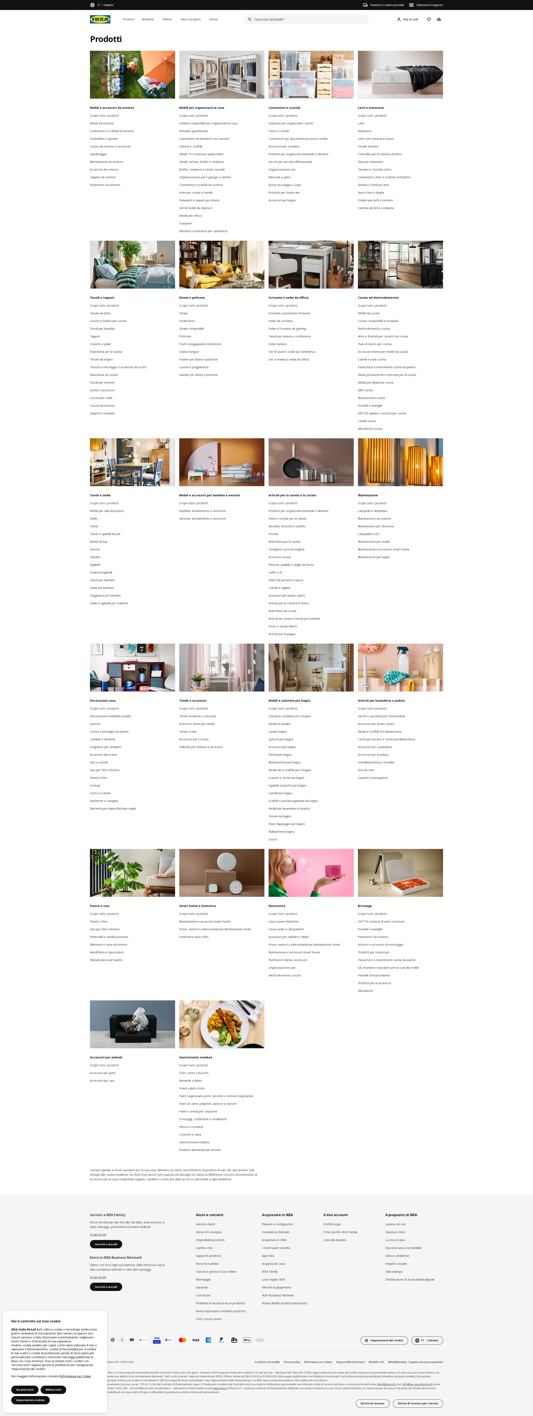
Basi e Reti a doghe (371, 192)
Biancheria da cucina (104, 375)
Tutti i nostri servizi (209, 1319)
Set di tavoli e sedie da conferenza (292, 352)
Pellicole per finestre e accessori (201, 747)
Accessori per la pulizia (373, 755)
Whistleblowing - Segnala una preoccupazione (415, 1362)
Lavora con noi (395, 1224)
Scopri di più (98, 1234)
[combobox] (305, 19)
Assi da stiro (366, 770)
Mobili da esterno (102, 123)
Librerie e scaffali (190, 146)
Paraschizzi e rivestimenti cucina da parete (387, 367)
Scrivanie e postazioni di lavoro (289, 313)
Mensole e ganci (280, 177)
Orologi (95, 785)
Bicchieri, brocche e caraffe (287, 526)
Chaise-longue (188, 352)
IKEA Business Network (278, 1295)
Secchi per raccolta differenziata (290, 162)
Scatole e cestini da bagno (286, 778)
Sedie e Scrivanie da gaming (287, 329)
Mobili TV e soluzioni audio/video (201, 154)
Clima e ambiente (397, 1256)
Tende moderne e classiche (197, 716)
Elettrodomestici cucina (374, 329)
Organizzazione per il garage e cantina (205, 177)
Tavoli (94, 526)
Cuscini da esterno (102, 406)
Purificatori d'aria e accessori (288, 960)
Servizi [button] (213, 19)
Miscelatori (365, 991)
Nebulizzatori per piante (106, 960)
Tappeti (95, 336)
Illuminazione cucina (371, 398)
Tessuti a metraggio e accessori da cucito (118, 367)
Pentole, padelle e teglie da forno (291, 565)
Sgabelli (95, 565)
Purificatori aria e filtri (193, 937)
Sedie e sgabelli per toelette (109, 603)
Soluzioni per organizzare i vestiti (291, 123)
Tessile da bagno (101, 359)
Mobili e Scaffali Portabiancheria (379, 731)
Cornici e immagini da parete (109, 731)
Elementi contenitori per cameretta (203, 231)
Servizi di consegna (209, 1232)
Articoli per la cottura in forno (289, 603)
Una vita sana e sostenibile (403, 1248)
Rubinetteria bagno (282, 832)
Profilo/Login (332, 1224)
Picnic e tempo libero (283, 626)
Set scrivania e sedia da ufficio (289, 359)
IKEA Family (270, 1272)
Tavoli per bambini (102, 580)
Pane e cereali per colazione (198, 1111)
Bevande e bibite (190, 1081)
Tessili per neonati (102, 382)
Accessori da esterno (104, 169)
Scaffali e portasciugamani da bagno (293, 801)
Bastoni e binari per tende (196, 724)
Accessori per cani (102, 1081)
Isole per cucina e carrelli (195, 192)
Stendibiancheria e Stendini (376, 762)
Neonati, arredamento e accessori (202, 518)
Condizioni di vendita (267, 1362)
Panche (95, 549)
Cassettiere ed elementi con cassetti (204, 139)
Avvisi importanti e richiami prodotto (221, 1311)
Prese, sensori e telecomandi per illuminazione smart (215, 929)
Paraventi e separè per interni (199, 200)
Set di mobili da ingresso (195, 208)
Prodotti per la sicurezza (374, 983)
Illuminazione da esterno (106, 162)
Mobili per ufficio (190, 216)
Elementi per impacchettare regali (113, 808)
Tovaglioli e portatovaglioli (286, 549)
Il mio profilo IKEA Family (340, 1232)
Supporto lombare (102, 413)
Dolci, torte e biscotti (193, 1073)
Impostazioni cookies (30, 1400)
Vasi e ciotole (99, 762)
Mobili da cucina (369, 313)
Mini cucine (365, 390)
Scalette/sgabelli (101, 572)
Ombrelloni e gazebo (104, 139)
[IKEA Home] (100, 19)
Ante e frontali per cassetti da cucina (383, 336)
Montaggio (203, 1279)
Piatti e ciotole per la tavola (287, 518)
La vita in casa (395, 1240)
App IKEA (268, 1256)
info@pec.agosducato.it (417, 1384)
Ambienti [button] (148, 19)
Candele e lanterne (102, 739)
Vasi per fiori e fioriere (105, 770)
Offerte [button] (167, 19)
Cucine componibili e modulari (378, 321)
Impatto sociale (396, 1264)
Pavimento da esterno (105, 185)
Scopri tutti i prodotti (104, 116)
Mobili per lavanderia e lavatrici (289, 808)
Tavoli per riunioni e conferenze (290, 336)
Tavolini (95, 557)
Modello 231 (376, 1362)
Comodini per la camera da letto (380, 154)
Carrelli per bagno (280, 793)
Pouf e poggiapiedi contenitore (200, 344)
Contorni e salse (190, 1134)
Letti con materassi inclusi (376, 139)
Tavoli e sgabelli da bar (105, 534)
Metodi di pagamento (276, 1287)
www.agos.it (220, 1388)
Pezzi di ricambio (207, 1264)
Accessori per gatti (102, 1073)
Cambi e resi (204, 1248)
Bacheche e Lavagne (104, 801)
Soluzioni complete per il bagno (290, 716)
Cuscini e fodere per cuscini (108, 321)
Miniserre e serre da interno (108, 944)
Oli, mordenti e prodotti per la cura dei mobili (388, 968)
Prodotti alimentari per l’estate (200, 1150)
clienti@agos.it (386, 1384)
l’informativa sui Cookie (75, 1376)
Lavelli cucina (367, 421)
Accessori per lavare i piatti (287, 595)
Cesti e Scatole (279, 131)
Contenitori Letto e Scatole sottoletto (384, 177)
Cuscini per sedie (101, 398)
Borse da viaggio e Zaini (285, 185)
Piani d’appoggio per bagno (287, 824)
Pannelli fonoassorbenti (374, 975)
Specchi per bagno (281, 739)
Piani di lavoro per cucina (374, 344)
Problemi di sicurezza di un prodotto (220, 1303)
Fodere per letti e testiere (375, 200)
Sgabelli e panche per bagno (287, 785)
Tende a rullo (188, 731)
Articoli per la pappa (282, 634)
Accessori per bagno (282, 200)
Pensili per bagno (280, 755)
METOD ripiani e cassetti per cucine (382, 413)
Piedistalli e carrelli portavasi (109, 937)
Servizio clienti (205, 1224)
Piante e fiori (98, 778)
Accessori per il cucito (194, 739)
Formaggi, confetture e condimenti (203, 1119)
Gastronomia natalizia (194, 1142)
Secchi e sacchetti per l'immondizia (381, 716)
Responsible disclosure (350, 1362)
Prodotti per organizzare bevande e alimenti (298, 154)
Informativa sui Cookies (318, 1362)
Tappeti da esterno (103, 177)
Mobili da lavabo (280, 724)
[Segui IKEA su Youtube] (131, 1339)
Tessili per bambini (102, 329)
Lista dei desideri (335, 1240)
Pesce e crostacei (191, 1127)
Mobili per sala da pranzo (107, 511)
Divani (183, 313)
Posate (273, 534)
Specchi (95, 724)
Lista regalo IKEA (273, 1279)
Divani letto (187, 321)
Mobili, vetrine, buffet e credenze (201, 162)
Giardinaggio (98, 154)
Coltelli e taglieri (279, 588)
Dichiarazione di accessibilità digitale (410, 1279)
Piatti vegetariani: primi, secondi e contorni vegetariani (216, 1096)
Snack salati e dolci (192, 1088)
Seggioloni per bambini (105, 595)
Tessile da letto (368, 146)
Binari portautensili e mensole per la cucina (387, 375)
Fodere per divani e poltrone (198, 359)
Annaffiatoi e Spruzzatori (107, 952)
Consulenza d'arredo (275, 1232)
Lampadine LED (368, 534)
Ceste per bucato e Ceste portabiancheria (386, 739)
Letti (361, 123)
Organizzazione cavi (282, 169)
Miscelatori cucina (370, 429)
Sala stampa (393, 1272)
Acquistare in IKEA (274, 1240)
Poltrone (185, 336)
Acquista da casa (273, 1264)
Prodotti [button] (128, 19)
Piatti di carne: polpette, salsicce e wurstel (208, 1104)
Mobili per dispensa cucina (375, 382)
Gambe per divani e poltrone (198, 375)
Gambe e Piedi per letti (373, 185)
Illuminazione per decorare (376, 526)
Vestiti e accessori (102, 390)
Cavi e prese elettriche (284, 921)
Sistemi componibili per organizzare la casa (208, 123)
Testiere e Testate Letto (374, 169)
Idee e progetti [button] (191, 19)
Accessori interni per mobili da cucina (383, 352)
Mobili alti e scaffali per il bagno (290, 770)
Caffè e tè (275, 572)
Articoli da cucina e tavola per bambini (294, 619)
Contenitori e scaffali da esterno (112, 131)
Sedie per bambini (102, 588)
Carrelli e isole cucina (372, 359)
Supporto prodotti (208, 1256)
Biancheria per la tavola (106, 352)
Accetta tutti (25, 1389)
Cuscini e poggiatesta (193, 367)
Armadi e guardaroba (193, 131)
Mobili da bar (98, 542)
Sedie (93, 518)
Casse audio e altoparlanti (286, 929)
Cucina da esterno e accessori (110, 146)
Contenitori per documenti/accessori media (298, 139)
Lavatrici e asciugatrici (373, 778)
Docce (273, 839)
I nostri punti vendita (276, 1248)
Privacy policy (292, 1362)
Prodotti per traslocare (284, 192)
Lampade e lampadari (372, 511)
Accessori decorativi (103, 755)
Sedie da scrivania (281, 321)
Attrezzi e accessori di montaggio (380, 944)
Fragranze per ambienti (105, 747)
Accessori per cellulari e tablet (289, 937)
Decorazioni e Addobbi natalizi (110, 716)
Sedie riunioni (277, 344)
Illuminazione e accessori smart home (383, 549)
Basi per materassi (370, 162)
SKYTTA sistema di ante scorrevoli (381, 921)
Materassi (364, 131)
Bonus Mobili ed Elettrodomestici (284, 1303)
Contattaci (203, 1295)
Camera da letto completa (376, 208)
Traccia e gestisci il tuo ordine (216, 1272)
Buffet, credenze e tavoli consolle (202, 169)
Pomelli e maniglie (370, 406)
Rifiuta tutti (53, 1389)
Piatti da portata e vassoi (286, 580)
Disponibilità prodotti (210, 1240)
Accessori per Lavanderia (375, 747)
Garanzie (202, 1287)
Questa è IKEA (395, 1232)
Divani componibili (191, 329)
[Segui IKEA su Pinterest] (112, 1339)
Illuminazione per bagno (374, 557)
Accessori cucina (280, 557)
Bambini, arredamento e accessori (202, 511)
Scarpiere (185, 223)
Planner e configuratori (277, 1224)
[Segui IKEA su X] (122, 1339)
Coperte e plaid (100, 344)
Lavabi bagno (278, 731)
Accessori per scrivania (284, 146)
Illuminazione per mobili (374, 542)
